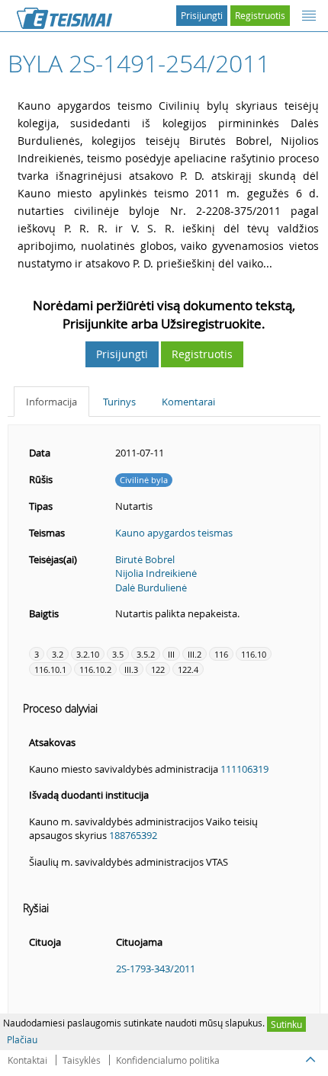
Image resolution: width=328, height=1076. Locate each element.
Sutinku (286, 1024)
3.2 (57, 654)
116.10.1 (50, 669)
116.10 (253, 654)
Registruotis (260, 15)
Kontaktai (27, 1060)
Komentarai (188, 401)
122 (158, 669)
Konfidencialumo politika (168, 1060)
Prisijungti (202, 15)
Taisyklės (82, 1060)
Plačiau (22, 1039)
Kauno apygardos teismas (174, 533)
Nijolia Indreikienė (156, 573)
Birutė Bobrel (145, 559)
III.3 (131, 669)
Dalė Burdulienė (151, 587)
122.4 (188, 669)
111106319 (244, 769)
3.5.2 (146, 654)
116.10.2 (95, 669)
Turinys (119, 401)
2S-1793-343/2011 (155, 968)
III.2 (194, 654)
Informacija (51, 401)
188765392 (133, 835)
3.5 (118, 654)
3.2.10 (87, 654)
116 (221, 654)
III (171, 654)
